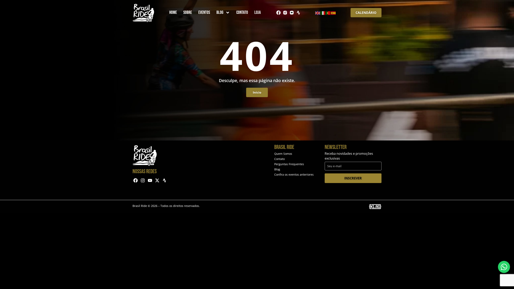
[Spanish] (333, 12)
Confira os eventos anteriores (294, 174)
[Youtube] (150, 180)
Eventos (204, 12)
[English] (317, 12)
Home (173, 12)
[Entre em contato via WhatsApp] (504, 267)
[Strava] (298, 12)
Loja (257, 12)
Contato (242, 12)
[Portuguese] (328, 12)
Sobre (187, 12)
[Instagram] (143, 180)
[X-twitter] (157, 180)
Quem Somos (283, 154)
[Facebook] (278, 12)
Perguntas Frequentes (289, 164)
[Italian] (323, 12)
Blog (219, 12)
